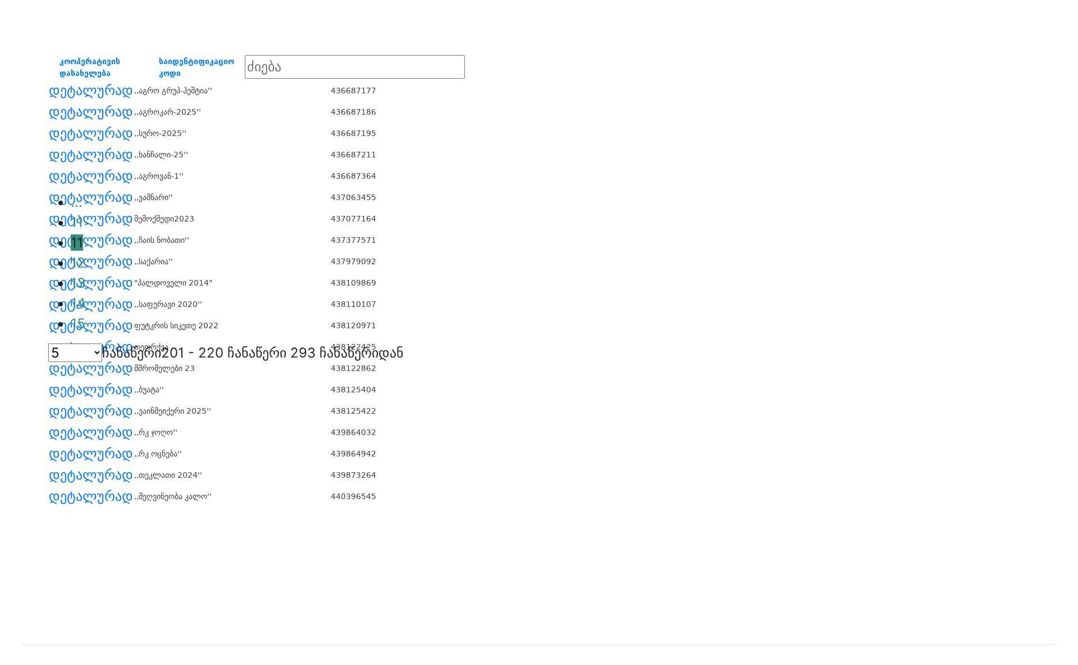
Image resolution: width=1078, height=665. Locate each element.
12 (78, 263)
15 (78, 323)
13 (78, 283)
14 (78, 303)
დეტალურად (91, 90)
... (77, 202)
